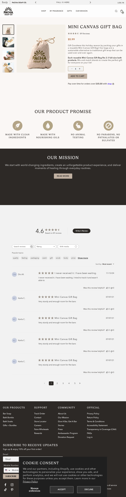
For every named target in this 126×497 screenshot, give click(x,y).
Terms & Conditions (95, 422)
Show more (83, 258)
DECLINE (89, 490)
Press (60, 429)
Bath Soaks (8, 422)
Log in (121, 3)
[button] (116, 11)
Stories (61, 426)
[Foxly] (5, 2)
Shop (43, 11)
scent (44, 258)
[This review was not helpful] (111, 288)
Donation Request (66, 437)
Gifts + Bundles (9, 426)
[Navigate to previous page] (45, 383)
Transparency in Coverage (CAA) (101, 429)
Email (5, 454)
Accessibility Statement (97, 426)
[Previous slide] (34, 2)
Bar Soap (7, 414)
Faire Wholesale (41, 429)
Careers (37, 426)
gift (51, 258)
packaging (35, 258)
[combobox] (45, 246)
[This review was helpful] (107, 288)
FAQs (89, 433)
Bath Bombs (8, 418)
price (73, 258)
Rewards (38, 433)
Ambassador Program (68, 433)
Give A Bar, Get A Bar (67, 422)
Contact (37, 418)
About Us (62, 414)
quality (15, 258)
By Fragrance (56, 11)
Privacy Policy (30, 481)
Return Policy (93, 418)
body (66, 258)
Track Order (39, 414)
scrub (58, 258)
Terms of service (109, 485)
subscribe (10, 476)
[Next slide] (91, 2)
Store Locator (40, 422)
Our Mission (63, 418)
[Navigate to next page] (80, 383)
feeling (24, 258)
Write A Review (82, 231)
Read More (63, 176)
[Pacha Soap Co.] (19, 2)
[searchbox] (20, 247)
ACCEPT (62, 490)
